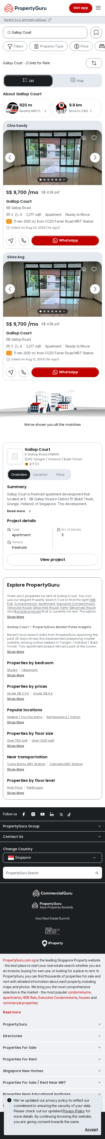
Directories (12, 1036)
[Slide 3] (48, 180)
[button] (20, 511)
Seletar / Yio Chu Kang (24, 717)
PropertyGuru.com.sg (19, 960)
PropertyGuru (15, 1024)
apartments (12, 998)
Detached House (46, 608)
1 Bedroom (29, 670)
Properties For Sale (19, 1047)
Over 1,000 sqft (43, 741)
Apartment (47, 604)
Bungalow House (27, 611)
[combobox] (49, 32)
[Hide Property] (83, 138)
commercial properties (20, 1003)
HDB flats (30, 998)
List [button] (31, 80)
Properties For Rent (20, 1059)
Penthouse (35, 788)
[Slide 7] (63, 179)
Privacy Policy (74, 1111)
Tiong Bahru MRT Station (26, 764)
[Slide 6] (60, 180)
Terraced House (19, 608)
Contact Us (13, 836)
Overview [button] (19, 474)
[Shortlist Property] (94, 138)
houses (84, 998)
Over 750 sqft (17, 741)
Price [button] (60, 474)
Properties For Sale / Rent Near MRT (34, 1082)
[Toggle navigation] (98, 8)
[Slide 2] (44, 180)
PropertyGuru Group (21, 826)
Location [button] (40, 474)
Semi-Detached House (77, 608)
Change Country (17, 849)
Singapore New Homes (23, 1070)
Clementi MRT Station (66, 764)
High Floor (14, 788)
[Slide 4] (52, 180)
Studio (12, 670)
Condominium (25, 604)
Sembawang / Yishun (63, 717)
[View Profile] (52, 125)
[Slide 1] (41, 180)
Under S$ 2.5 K (18, 693)
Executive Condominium (76, 604)
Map (80, 80)
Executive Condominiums (57, 998)
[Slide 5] (56, 180)
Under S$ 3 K (42, 693)
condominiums (79, 992)
